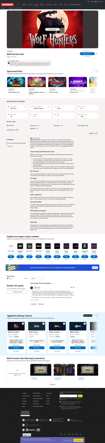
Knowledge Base (36, 393)
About (47, 395)
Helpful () (33, 304)
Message (41, 304)
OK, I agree (78, 440)
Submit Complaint (36, 395)
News (23, 406)
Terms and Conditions (37, 398)
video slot (45, 139)
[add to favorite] (23, 323)
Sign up (80, 395)
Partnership (48, 393)
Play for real (86, 53)
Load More (52, 384)
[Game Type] (25, 107)
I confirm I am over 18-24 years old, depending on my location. (71, 399)
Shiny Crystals (74, 92)
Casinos (24, 393)
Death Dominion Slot (14, 92)
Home (3, 8)
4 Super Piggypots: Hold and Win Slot (36, 93)
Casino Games (25, 395)
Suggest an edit (93, 133)
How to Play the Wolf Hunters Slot (17, 143)
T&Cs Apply (87, 56)
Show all (95, 267)
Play (11, 256)
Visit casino (16, 347)
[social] (61, 434)
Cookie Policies (73, 406)
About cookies (68, 440)
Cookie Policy (36, 403)
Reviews (11, 8)
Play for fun (53, 29)
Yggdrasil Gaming (38, 108)
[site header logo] (7, 4)
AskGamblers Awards (75, 4)
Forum (24, 403)
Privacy (66, 406)
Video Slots (13, 108)
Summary (10, 146)
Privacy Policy (36, 401)
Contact (48, 398)
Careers (48, 401)
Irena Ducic (37, 138)
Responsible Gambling (38, 406)
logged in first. (17, 375)
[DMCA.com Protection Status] (26, 435)
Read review (11, 254)
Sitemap (48, 403)
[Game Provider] (49, 107)
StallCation (34, 379)
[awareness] (30, 429)
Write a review (18, 292)
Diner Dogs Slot (53, 92)
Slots (23, 398)
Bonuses (24, 401)
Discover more (88, 315)
